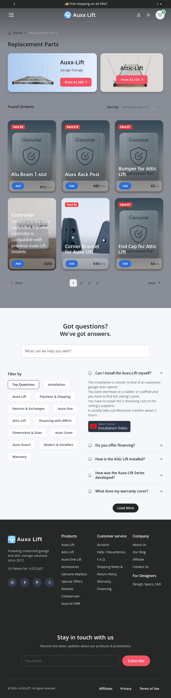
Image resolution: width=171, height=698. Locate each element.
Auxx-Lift (67, 545)
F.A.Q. (101, 559)
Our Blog (139, 552)
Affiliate (138, 559)
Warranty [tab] (19, 457)
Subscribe (136, 660)
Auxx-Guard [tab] (21, 445)
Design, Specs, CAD (147, 584)
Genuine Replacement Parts (76, 574)
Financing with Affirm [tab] (55, 420)
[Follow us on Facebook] (24, 582)
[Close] (161, 4)
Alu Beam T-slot (29, 174)
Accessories (70, 567)
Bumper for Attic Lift (137, 171)
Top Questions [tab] (23, 384)
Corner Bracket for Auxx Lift (82, 249)
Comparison (70, 596)
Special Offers (71, 581)
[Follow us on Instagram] (12, 582)
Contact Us (141, 567)
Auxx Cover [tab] (64, 433)
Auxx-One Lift (71, 559)
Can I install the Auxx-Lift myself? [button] (123, 373)
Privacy (126, 688)
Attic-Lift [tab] (19, 420)
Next (152, 283)
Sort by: (113, 107)
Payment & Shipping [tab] (55, 396)
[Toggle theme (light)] (148, 14)
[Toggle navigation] (11, 15)
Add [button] (18, 186)
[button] (49, 127)
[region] (45, 422)
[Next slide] (158, 4)
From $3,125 (130, 80)
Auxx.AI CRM (70, 603)
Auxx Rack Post (82, 174)
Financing (104, 589)
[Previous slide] (14, 4)
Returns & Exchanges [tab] (28, 408)
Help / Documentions (112, 552)
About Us (139, 545)
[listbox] (142, 107)
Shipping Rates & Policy (112, 567)
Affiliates (105, 688)
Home (17, 33)
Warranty (104, 581)
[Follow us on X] (49, 582)
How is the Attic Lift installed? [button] (120, 459)
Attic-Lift (67, 552)
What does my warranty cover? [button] (121, 491)
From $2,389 (74, 82)
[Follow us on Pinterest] (37, 582)
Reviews (67, 589)
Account (103, 545)
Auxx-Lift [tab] (19, 396)
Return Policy (107, 574)
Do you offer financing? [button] (115, 445)
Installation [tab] (56, 384)
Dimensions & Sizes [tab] (27, 433)
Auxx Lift (84, 14)
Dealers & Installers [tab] (58, 445)
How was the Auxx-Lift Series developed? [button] (120, 475)
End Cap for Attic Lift (137, 249)
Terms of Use (149, 688)
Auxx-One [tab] (65, 408)
